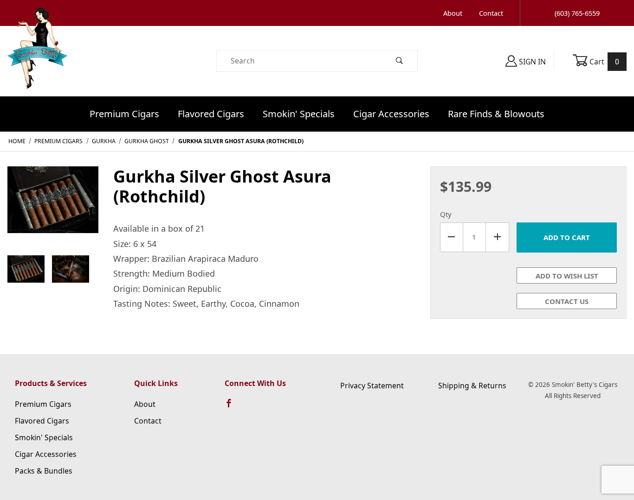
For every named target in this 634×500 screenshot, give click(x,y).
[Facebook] (233, 407)
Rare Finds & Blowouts (496, 114)
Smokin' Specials (299, 114)
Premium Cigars (124, 114)
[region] (52, 269)
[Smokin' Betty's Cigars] (37, 60)
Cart (604, 62)
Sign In (531, 62)
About (452, 13)
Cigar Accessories (391, 114)
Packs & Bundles (43, 471)
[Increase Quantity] (497, 237)
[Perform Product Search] (399, 61)
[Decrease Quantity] (451, 237)
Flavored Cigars (211, 114)
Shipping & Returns (472, 385)
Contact (491, 13)
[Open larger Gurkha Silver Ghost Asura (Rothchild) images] (52, 206)
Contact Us (567, 301)
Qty (446, 214)
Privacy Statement (372, 385)
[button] (26, 269)
